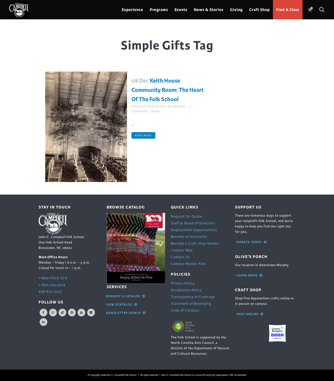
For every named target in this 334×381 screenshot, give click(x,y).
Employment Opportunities (194, 230)
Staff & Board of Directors (193, 223)
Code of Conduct (185, 310)
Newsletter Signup (123, 313)
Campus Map (182, 250)
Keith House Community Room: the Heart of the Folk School (167, 90)
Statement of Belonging (191, 303)
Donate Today (249, 242)
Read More (143, 135)
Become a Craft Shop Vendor (195, 243)
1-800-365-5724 (52, 285)
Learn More (247, 275)
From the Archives (172, 106)
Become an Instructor (189, 236)
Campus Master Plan (188, 263)
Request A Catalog (123, 296)
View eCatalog (119, 305)
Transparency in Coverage (193, 297)
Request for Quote (186, 216)
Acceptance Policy (186, 290)
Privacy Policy (183, 283)
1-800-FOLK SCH (53, 278)
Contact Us (180, 257)
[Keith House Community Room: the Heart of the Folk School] (86, 127)
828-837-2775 (50, 291)
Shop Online (247, 314)
